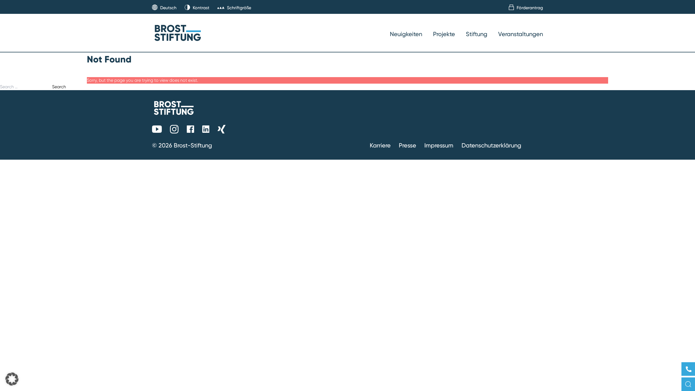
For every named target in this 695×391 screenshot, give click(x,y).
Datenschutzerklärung (491, 145)
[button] (12, 379)
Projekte (444, 33)
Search (59, 86)
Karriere (380, 145)
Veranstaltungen (520, 33)
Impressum (438, 145)
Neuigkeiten (406, 33)
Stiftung (476, 33)
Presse (407, 145)
